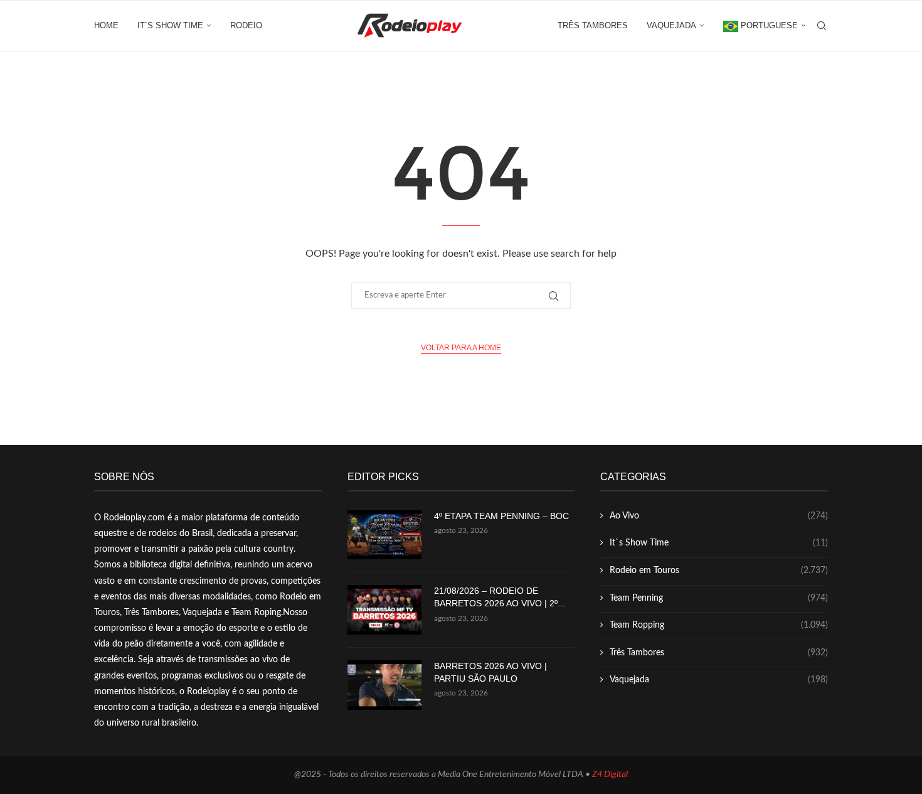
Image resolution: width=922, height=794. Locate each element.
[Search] (821, 26)
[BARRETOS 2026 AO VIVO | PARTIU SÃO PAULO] (384, 685)
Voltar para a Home (461, 347)
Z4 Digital (610, 774)
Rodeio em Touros (719, 570)
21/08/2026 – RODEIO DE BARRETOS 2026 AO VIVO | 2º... (499, 597)
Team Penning (719, 598)
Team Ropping (719, 625)
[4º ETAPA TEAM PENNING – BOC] (384, 535)
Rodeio (246, 25)
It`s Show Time (170, 25)
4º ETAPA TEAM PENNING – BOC (501, 516)
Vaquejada (671, 25)
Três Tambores (593, 25)
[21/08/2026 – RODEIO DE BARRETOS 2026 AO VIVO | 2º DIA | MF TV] (384, 610)
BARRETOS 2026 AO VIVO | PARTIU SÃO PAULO (490, 672)
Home (106, 25)
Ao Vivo (719, 516)
